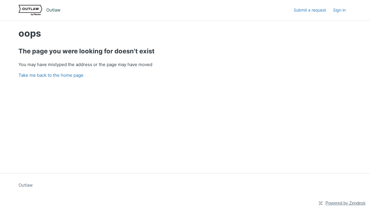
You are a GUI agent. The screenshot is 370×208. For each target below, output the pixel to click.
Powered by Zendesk (345, 202)
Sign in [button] (339, 10)
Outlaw (25, 185)
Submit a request (310, 10)
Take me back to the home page (51, 75)
